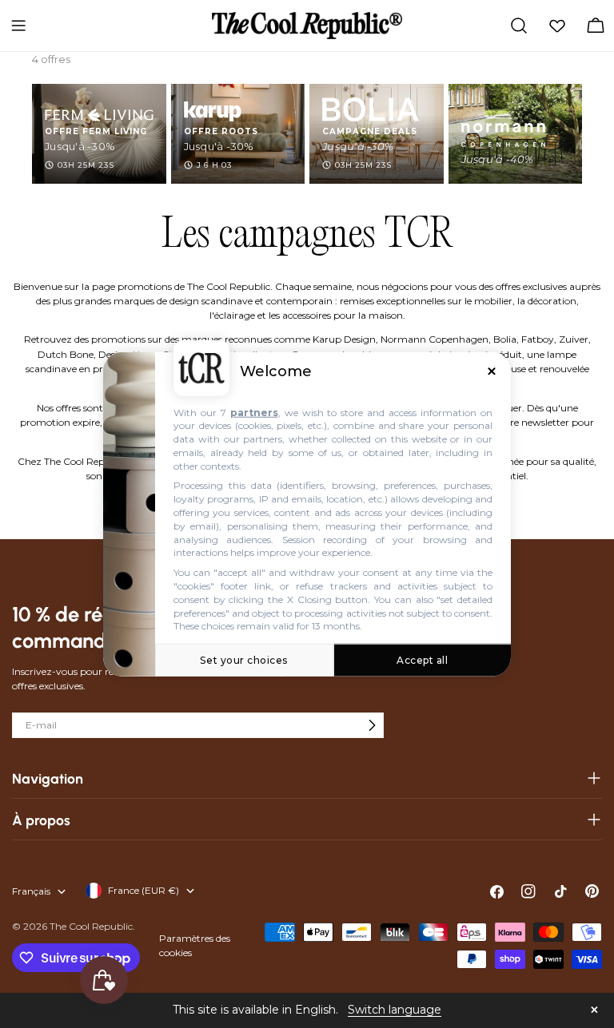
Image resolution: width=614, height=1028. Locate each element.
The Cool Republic (91, 926)
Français (31, 891)
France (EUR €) (143, 890)
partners (254, 412)
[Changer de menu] (18, 26)
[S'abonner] (371, 725)
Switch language (394, 1009)
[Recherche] (519, 26)
